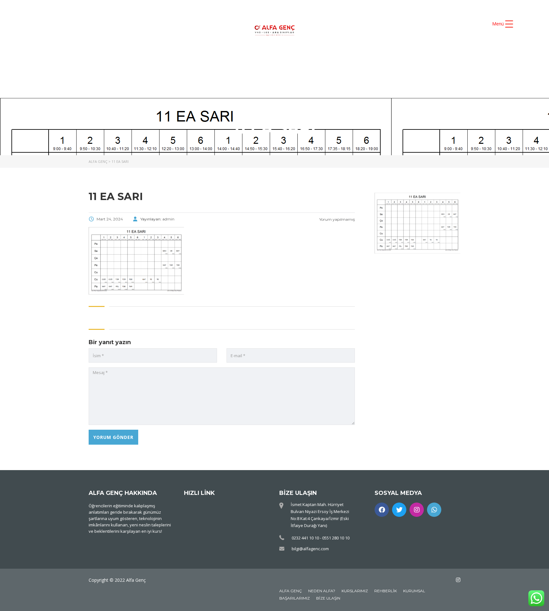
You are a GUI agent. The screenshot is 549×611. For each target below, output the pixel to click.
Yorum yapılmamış (336, 219)
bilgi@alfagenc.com (310, 549)
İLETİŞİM (378, 72)
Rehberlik (385, 590)
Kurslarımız (355, 590)
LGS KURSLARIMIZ (171, 72)
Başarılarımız (294, 598)
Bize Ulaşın (328, 598)
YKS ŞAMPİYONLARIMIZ (370, 62)
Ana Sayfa (171, 62)
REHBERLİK (327, 72)
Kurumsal (414, 590)
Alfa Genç (290, 590)
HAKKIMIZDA (225, 62)
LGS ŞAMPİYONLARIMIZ (254, 72)
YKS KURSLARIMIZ (290, 62)
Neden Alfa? (321, 590)
